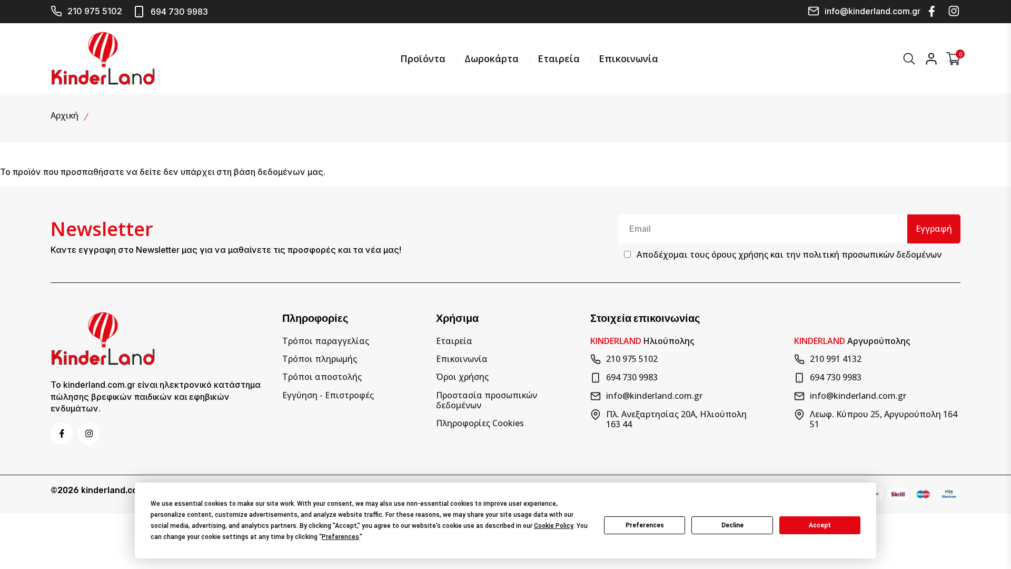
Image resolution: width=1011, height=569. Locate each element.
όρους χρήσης (739, 254)
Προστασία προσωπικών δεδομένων (486, 400)
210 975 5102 (94, 11)
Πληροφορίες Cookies (480, 423)
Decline (732, 525)
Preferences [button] (340, 537)
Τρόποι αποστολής (322, 377)
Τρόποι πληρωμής (319, 359)
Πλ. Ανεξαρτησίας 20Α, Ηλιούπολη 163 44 (676, 419)
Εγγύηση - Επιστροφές (328, 395)
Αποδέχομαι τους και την (789, 254)
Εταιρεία (559, 58)
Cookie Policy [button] (553, 525)
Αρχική (64, 115)
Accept (820, 525)
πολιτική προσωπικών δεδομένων (871, 254)
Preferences (645, 525)
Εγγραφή (934, 228)
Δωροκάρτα (491, 58)
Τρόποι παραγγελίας (325, 341)
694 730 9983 (179, 11)
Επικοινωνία (628, 58)
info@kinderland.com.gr (872, 11)
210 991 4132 (835, 359)
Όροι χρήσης (462, 377)
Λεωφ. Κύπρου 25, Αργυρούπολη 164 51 (883, 419)
